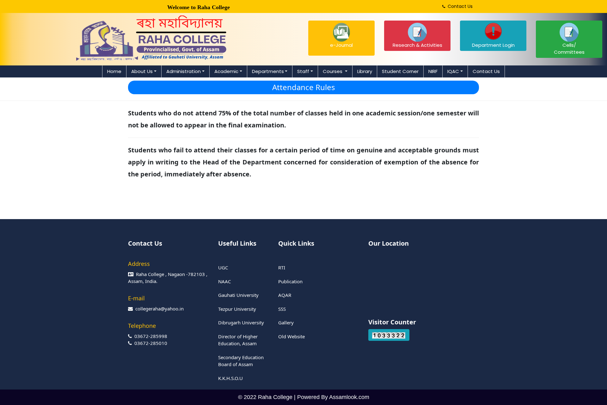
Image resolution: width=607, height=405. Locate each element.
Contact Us (459, 6)
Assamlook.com (349, 397)
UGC (223, 267)
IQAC (453, 71)
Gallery (286, 322)
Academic (226, 71)
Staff (303, 71)
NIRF (433, 71)
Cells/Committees (569, 49)
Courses (333, 71)
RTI (281, 267)
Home (114, 71)
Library (364, 71)
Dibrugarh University (241, 322)
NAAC (224, 281)
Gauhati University (238, 295)
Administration (183, 71)
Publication (290, 281)
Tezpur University (237, 309)
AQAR (284, 295)
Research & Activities (417, 45)
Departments (268, 71)
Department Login (493, 45)
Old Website (291, 336)
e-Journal (341, 45)
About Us (142, 71)
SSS (282, 309)
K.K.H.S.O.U (230, 378)
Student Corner (400, 71)
